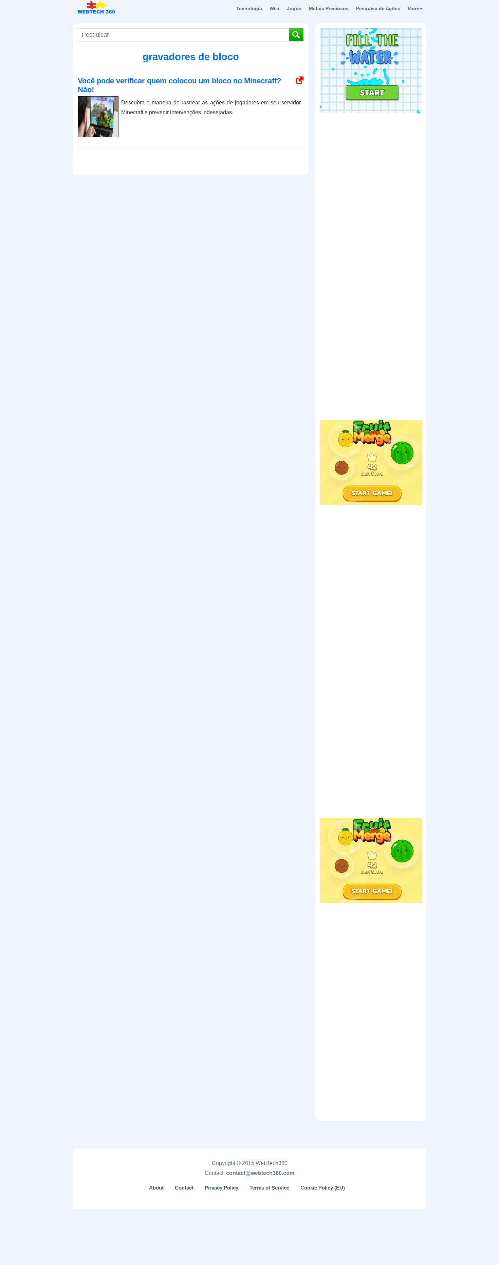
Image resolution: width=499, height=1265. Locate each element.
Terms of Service (269, 1188)
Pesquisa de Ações (378, 8)
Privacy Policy (221, 1188)
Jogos (294, 8)
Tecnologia (249, 8)
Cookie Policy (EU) (322, 1188)
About (156, 1188)
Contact (184, 1188)
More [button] (413, 8)
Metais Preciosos (329, 8)
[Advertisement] (371, 159)
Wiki (274, 8)
